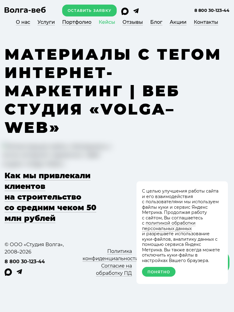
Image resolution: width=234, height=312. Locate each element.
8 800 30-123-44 (211, 10)
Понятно (158, 272)
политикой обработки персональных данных (169, 225)
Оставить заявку (89, 10)
